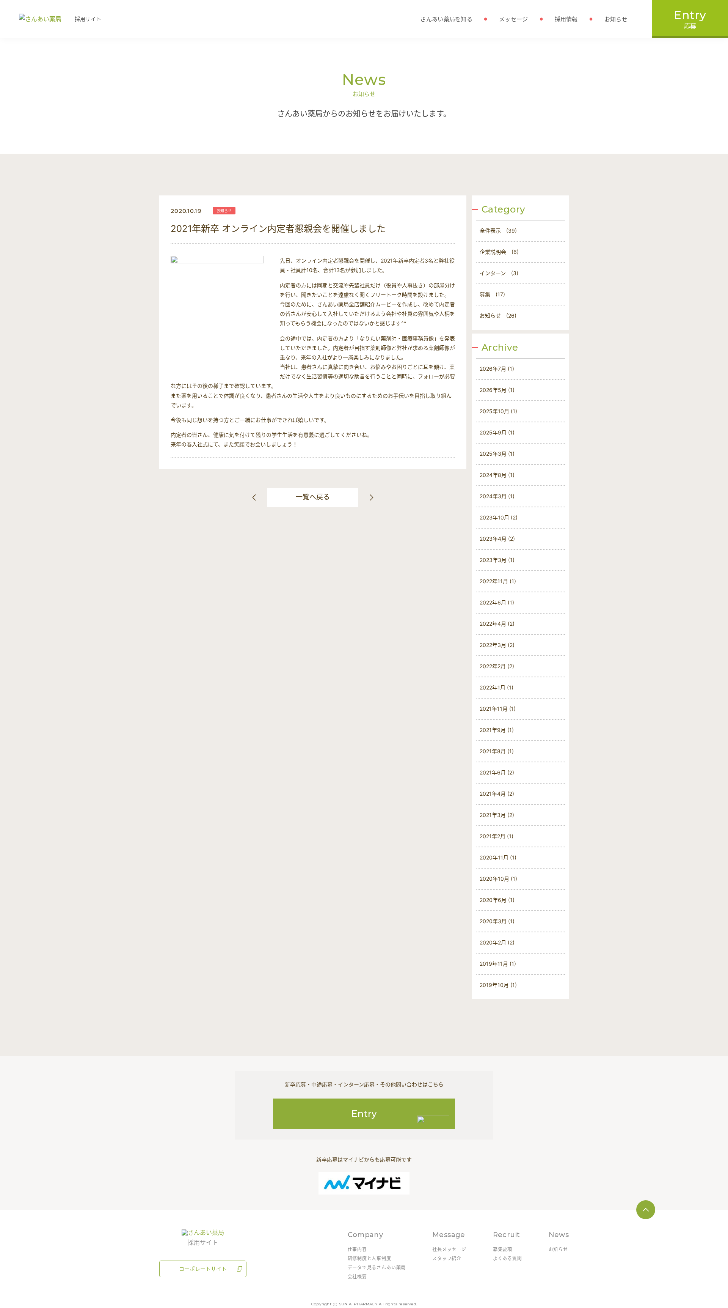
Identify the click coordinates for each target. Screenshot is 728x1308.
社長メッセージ (449, 1249)
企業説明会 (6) (499, 252)
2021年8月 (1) (497, 751)
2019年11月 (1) (498, 963)
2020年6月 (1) (497, 900)
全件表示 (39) (498, 230)
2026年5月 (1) (497, 390)
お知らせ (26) (498, 315)
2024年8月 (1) (497, 475)
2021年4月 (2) (497, 793)
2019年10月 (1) (498, 985)
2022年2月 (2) (497, 666)
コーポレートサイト (203, 1269)
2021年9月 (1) (497, 730)
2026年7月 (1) (497, 368)
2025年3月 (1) (497, 453)
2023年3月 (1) (497, 560)
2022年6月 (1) (497, 602)
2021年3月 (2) (497, 815)
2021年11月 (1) (498, 708)
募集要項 (502, 1249)
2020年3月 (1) (497, 921)
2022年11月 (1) (498, 581)
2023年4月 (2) (497, 538)
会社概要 (357, 1277)
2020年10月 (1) (498, 878)
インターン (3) (499, 273)
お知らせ (224, 210)
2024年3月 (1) (497, 496)
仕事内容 (357, 1249)
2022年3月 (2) (497, 645)
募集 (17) (492, 294)
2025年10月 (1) (498, 411)
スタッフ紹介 (446, 1258)
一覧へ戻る (313, 497)
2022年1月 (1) (496, 687)
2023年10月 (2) (499, 517)
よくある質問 (507, 1258)
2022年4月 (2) (497, 623)
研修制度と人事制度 (369, 1258)
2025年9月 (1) (497, 432)
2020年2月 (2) (497, 942)
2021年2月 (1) (496, 836)
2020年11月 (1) (498, 857)
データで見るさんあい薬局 (377, 1267)
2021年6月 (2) (497, 772)
